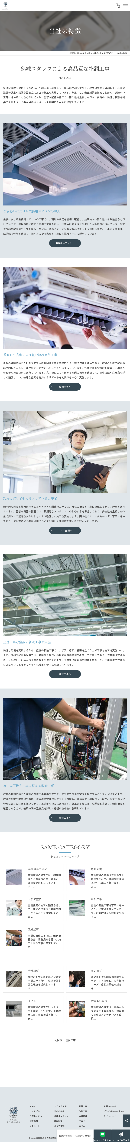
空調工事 (70, 1040)
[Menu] (125, 5)
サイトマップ (110, 1116)
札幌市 (58, 1040)
